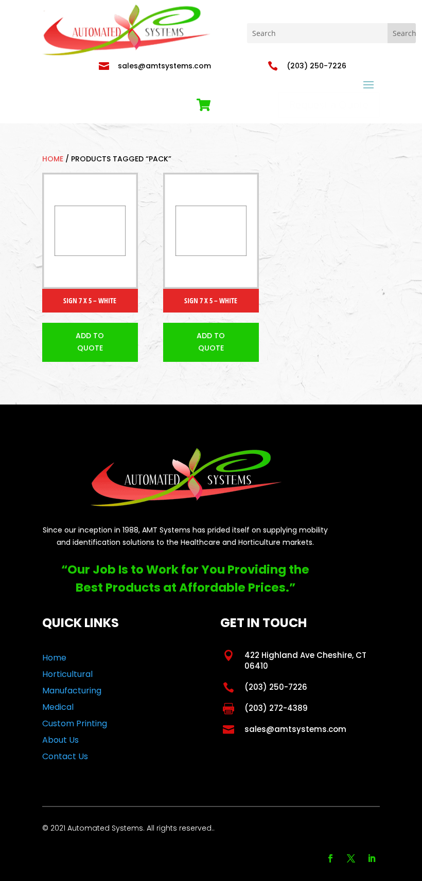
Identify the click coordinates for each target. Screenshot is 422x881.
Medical (58, 707)
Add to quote (90, 342)
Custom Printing (74, 723)
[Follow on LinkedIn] (371, 858)
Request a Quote (328, 105)
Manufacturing (71, 690)
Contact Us (65, 756)
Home (52, 159)
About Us (60, 740)
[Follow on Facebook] (330, 858)
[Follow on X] (351, 858)
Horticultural (67, 674)
